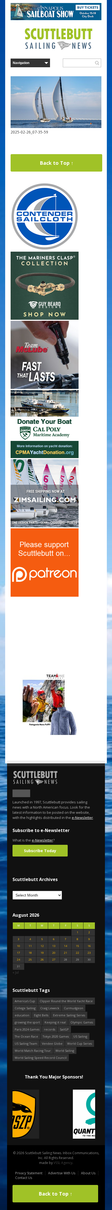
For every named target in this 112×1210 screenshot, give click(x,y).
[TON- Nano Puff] (45, 734)
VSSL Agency (63, 1162)
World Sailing (64, 1051)
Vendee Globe (52, 1043)
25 (30, 959)
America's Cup (25, 1001)
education (22, 1015)
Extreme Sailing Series (69, 1015)
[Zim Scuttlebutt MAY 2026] (45, 526)
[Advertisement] (45, 632)
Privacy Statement (28, 1173)
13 (53, 946)
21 (65, 953)
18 (30, 953)
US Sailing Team (26, 1043)
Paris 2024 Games (27, 1029)
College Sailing (25, 1008)
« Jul (16, 972)
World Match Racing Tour (33, 1051)
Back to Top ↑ (56, 163)
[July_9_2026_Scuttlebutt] (45, 457)
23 (89, 953)
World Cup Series (79, 1043)
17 (18, 953)
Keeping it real (55, 1022)
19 (42, 953)
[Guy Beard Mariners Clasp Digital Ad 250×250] (45, 318)
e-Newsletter (82, 817)
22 (77, 953)
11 (30, 946)
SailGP (64, 1029)
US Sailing (80, 1036)
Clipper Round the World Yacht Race (66, 1001)
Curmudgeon (73, 1008)
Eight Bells (41, 1015)
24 (18, 959)
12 (42, 946)
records (49, 1029)
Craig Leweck (49, 1008)
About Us (88, 1173)
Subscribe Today (40, 850)
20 (53, 953)
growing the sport (27, 1022)
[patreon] (45, 595)
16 (89, 946)
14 (65, 946)
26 (42, 959)
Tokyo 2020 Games (56, 1036)
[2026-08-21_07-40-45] (56, 19)
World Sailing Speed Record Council (41, 1058)
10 (18, 946)
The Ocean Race (26, 1036)
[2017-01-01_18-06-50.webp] (54, 1114)
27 (53, 959)
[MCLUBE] (45, 387)
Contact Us (23, 1177)
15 (77, 946)
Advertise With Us (61, 1173)
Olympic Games (81, 1022)
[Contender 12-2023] (45, 249)
